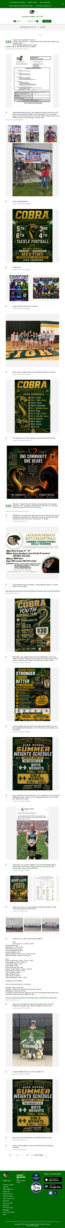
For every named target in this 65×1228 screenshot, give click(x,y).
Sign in (47, 21)
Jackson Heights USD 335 (28, 27)
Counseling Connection (18, 2)
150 (27, 1155)
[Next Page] (32, 1155)
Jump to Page (38, 1155)
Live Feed (42, 27)
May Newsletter (45, 2)
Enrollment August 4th (43, 6)
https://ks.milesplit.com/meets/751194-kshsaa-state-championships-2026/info (34, 867)
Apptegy (36, 1225)
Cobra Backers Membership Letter (21, 6)
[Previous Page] (10, 1155)
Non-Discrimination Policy (21, 1180)
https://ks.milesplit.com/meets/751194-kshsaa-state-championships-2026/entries (31, 998)
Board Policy (32, 2)
